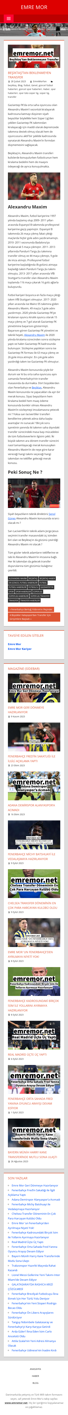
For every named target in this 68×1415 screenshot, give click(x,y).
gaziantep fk (46, 587)
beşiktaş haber (47, 578)
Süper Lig (37, 591)
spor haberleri (23, 591)
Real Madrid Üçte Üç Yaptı (27, 1054)
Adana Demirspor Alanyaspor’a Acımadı (36, 1199)
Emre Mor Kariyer (20, 649)
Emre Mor (34, 7)
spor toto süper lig (28, 93)
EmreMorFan (40, 81)
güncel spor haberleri (30, 89)
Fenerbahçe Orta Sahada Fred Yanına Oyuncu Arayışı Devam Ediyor (30, 1103)
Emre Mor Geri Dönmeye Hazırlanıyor (35, 1185)
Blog (20, 85)
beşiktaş (12, 85)
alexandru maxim (18, 578)
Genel (34, 85)
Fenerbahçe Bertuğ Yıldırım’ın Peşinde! (31, 610)
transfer (12, 96)
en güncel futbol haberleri (23, 582)
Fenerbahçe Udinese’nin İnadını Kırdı (34, 1350)
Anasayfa (35, 1368)
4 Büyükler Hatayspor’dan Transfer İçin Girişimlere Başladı (30, 617)
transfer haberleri (30, 600)
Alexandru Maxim (34, 335)
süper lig (44, 93)
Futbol (43, 582)
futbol (27, 85)
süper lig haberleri (18, 596)
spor (11, 591)
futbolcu (33, 587)
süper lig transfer (40, 596)
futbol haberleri (17, 587)
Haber (46, 89)
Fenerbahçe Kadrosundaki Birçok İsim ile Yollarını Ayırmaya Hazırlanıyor (33, 1005)
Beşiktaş (37, 387)
